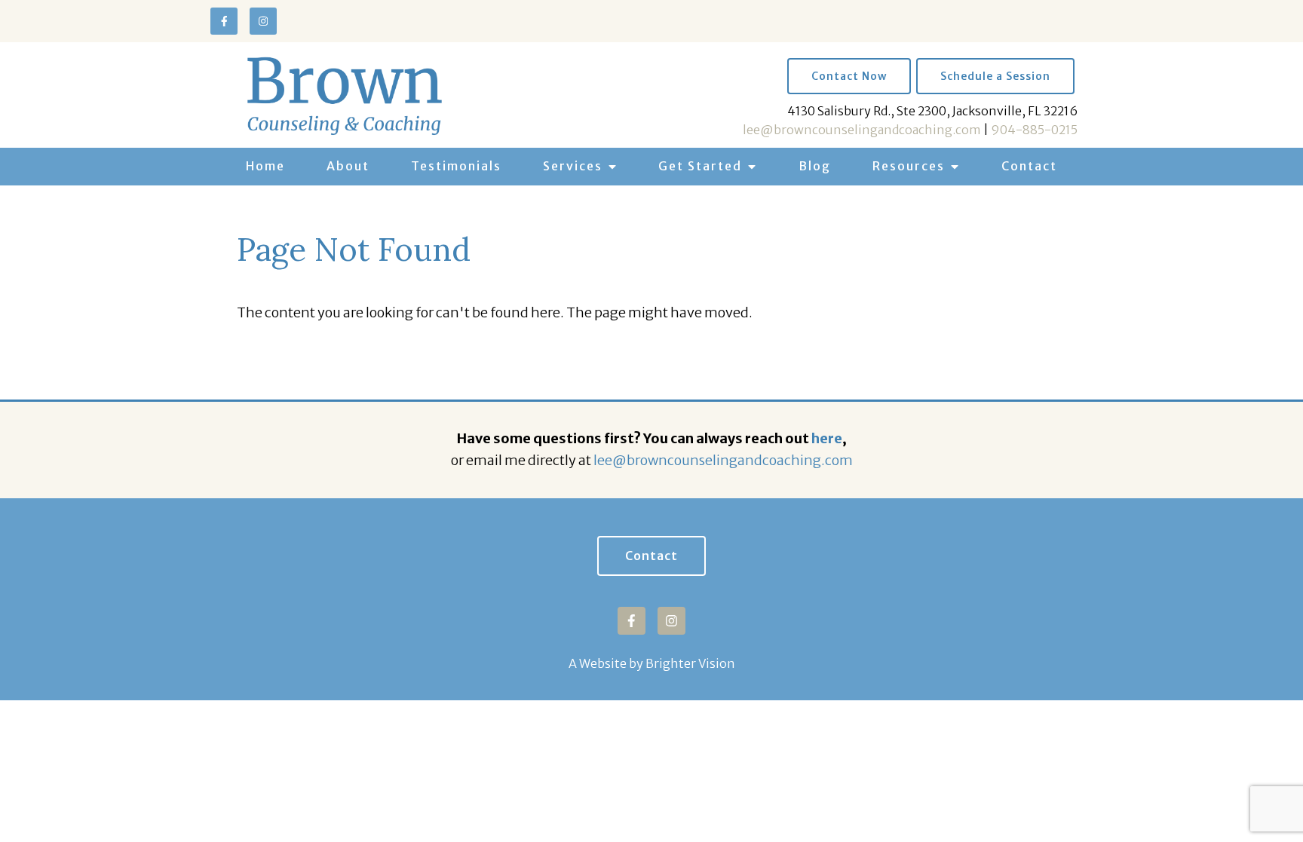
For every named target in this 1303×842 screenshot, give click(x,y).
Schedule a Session (995, 76)
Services (572, 165)
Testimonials (456, 165)
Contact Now (849, 76)
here (826, 438)
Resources (908, 165)
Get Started (700, 165)
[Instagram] (263, 21)
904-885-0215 (1034, 129)
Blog (815, 165)
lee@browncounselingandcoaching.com (862, 129)
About (348, 165)
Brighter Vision (690, 663)
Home (265, 165)
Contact (1029, 165)
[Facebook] (224, 21)
